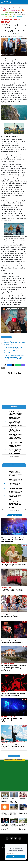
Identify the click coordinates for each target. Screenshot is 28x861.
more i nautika (17, 16)
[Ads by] (5, 120)
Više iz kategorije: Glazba (14, 755)
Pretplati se (15, 856)
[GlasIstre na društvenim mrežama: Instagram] (20, 838)
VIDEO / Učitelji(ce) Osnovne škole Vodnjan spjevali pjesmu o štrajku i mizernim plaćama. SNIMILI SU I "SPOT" (14, 358)
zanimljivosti (5, 14)
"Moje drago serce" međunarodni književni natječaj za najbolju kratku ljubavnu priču (14, 342)
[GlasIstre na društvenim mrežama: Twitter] (12, 838)
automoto (15, 8)
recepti (9, 8)
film (20, 8)
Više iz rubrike (14, 515)
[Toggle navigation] (2, 2)
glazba (5, 10)
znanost (22, 14)
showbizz (21, 10)
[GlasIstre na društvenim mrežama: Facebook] (8, 838)
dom (8, 10)
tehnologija (18, 12)
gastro (24, 8)
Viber (23, 365)
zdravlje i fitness (15, 14)
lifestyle (3, 8)
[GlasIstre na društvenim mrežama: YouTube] (16, 838)
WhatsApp (18, 365)
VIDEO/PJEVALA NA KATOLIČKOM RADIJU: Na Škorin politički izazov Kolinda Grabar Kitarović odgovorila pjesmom (14, 350)
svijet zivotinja (9, 12)
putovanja (8, 16)
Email (3, 367)
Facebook (9, 365)
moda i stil (14, 10)
